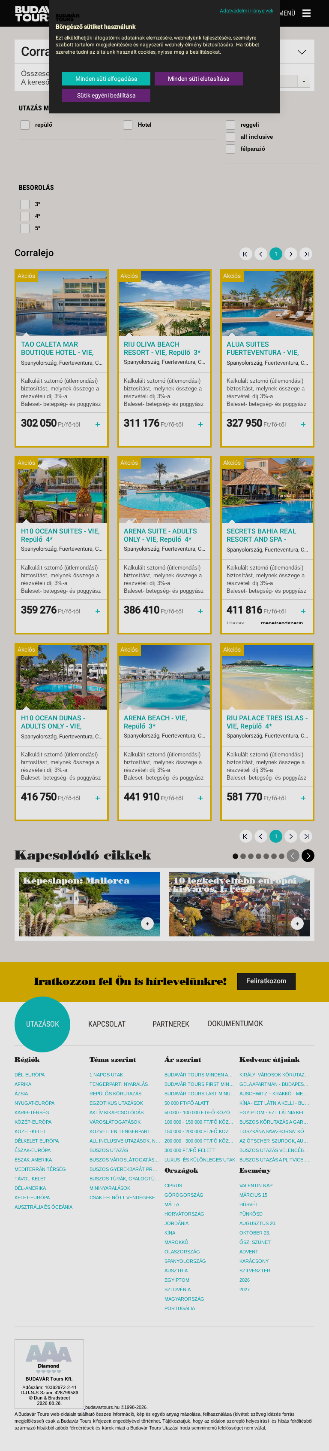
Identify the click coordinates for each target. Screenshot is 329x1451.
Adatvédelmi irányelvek (246, 11)
